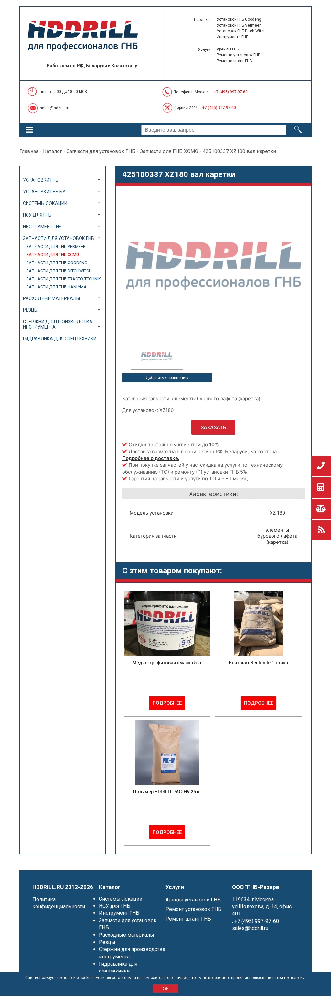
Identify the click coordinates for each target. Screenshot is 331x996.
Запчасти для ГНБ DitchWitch (59, 270)
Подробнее (167, 703)
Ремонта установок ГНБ (238, 55)
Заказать (213, 427)
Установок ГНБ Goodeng (239, 19)
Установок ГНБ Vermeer (239, 25)
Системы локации (45, 203)
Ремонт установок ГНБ (193, 909)
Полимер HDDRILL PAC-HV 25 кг (167, 791)
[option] (157, 356)
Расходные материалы (51, 298)
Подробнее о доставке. (150, 458)
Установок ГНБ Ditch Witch (241, 31)
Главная (28, 151)
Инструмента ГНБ (232, 37)
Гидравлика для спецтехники (59, 338)
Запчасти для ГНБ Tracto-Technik (63, 278)
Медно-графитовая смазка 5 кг (167, 662)
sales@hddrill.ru (54, 108)
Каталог (52, 151)
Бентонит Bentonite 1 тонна (258, 662)
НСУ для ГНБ (37, 215)
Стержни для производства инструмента (57, 324)
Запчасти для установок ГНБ (101, 151)
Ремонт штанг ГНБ (188, 919)
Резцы (30, 310)
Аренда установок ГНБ (193, 900)
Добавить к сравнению (167, 377)
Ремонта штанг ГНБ (234, 61)
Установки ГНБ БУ (44, 191)
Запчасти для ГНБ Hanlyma (56, 287)
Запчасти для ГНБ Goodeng (56, 262)
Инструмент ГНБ (42, 226)
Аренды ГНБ (228, 49)
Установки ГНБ (41, 180)
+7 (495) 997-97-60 (231, 92)
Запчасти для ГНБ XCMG (169, 151)
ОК (166, 988)
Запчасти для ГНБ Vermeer (56, 246)
